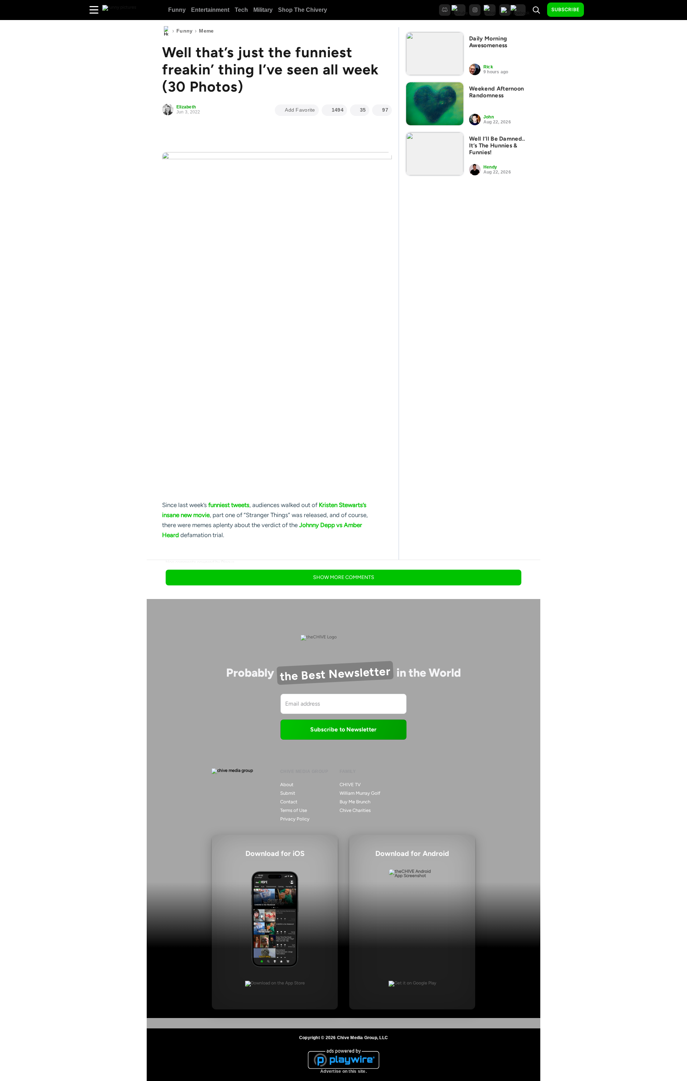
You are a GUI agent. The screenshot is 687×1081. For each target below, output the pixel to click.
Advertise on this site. (343, 1071)
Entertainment (210, 10)
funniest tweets (228, 504)
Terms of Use (293, 810)
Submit (287, 793)
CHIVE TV (350, 784)
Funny (177, 10)
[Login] (596, 10)
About (286, 784)
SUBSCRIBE (565, 9)
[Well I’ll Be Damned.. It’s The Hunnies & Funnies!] (434, 153)
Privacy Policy (295, 819)
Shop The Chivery (302, 10)
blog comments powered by (200, 562)
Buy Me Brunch (355, 801)
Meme (206, 31)
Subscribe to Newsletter (343, 729)
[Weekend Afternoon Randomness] (434, 103)
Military (263, 10)
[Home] (166, 31)
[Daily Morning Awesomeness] (434, 53)
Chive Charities (355, 810)
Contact (288, 801)
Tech (241, 10)
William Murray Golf (360, 793)
